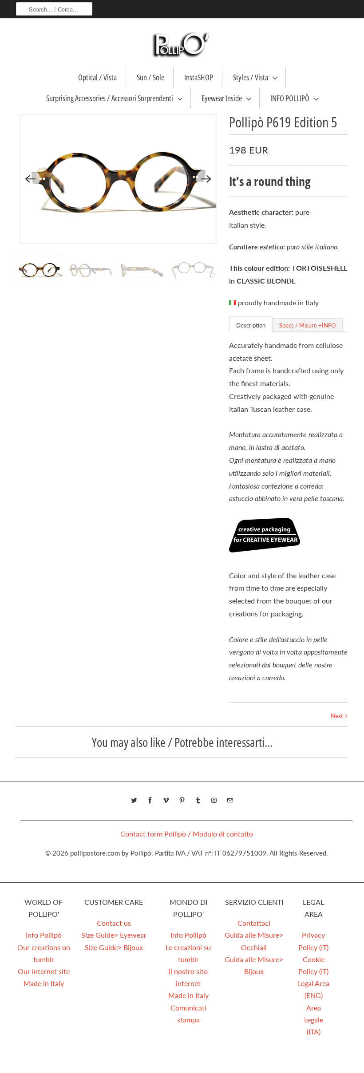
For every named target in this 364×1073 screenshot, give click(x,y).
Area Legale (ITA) (313, 1019)
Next (337, 715)
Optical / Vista (97, 77)
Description (250, 325)
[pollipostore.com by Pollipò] (182, 44)
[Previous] (30, 179)
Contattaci (253, 923)
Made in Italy (44, 983)
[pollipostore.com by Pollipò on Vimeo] (166, 800)
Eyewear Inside (222, 98)
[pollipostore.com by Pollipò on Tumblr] (198, 800)
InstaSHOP (198, 77)
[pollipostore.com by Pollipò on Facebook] (150, 800)
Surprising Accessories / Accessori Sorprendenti (109, 98)
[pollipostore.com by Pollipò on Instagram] (214, 800)
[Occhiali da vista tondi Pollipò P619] (118, 179)
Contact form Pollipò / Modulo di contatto (186, 833)
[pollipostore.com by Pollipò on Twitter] (134, 800)
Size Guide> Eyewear (113, 935)
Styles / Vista (250, 77)
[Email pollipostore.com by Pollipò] (230, 800)
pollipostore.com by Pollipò (110, 853)
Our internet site (44, 971)
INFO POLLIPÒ (289, 98)
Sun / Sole (150, 77)
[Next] (206, 179)
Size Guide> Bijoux (114, 947)
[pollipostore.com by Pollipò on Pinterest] (182, 800)
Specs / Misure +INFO (307, 325)
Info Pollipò (44, 935)
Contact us (114, 923)
